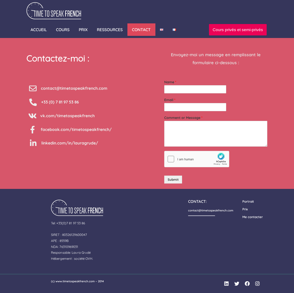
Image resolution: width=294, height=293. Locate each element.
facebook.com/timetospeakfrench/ (76, 129)
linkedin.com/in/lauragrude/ (69, 143)
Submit (173, 180)
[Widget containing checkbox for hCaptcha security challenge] (196, 159)
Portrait (248, 201)
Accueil (39, 29)
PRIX (83, 29)
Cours (63, 29)
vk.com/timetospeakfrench (67, 115)
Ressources (110, 29)
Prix (245, 209)
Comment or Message (183, 117)
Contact (141, 29)
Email (169, 100)
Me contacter (252, 217)
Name (170, 82)
